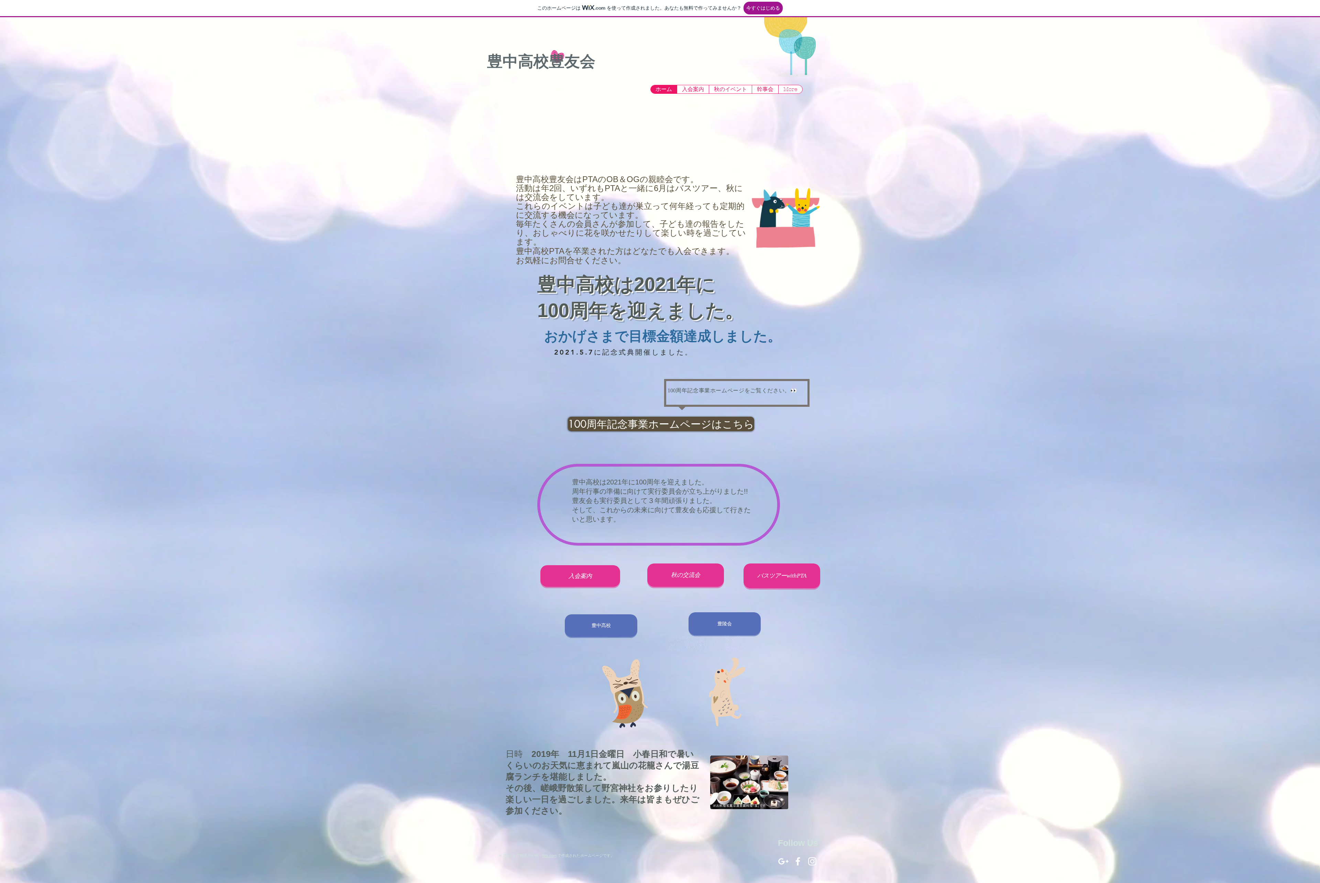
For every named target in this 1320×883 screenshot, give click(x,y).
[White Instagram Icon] (812, 861)
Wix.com (549, 855)
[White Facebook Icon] (797, 861)
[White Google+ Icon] (783, 861)
